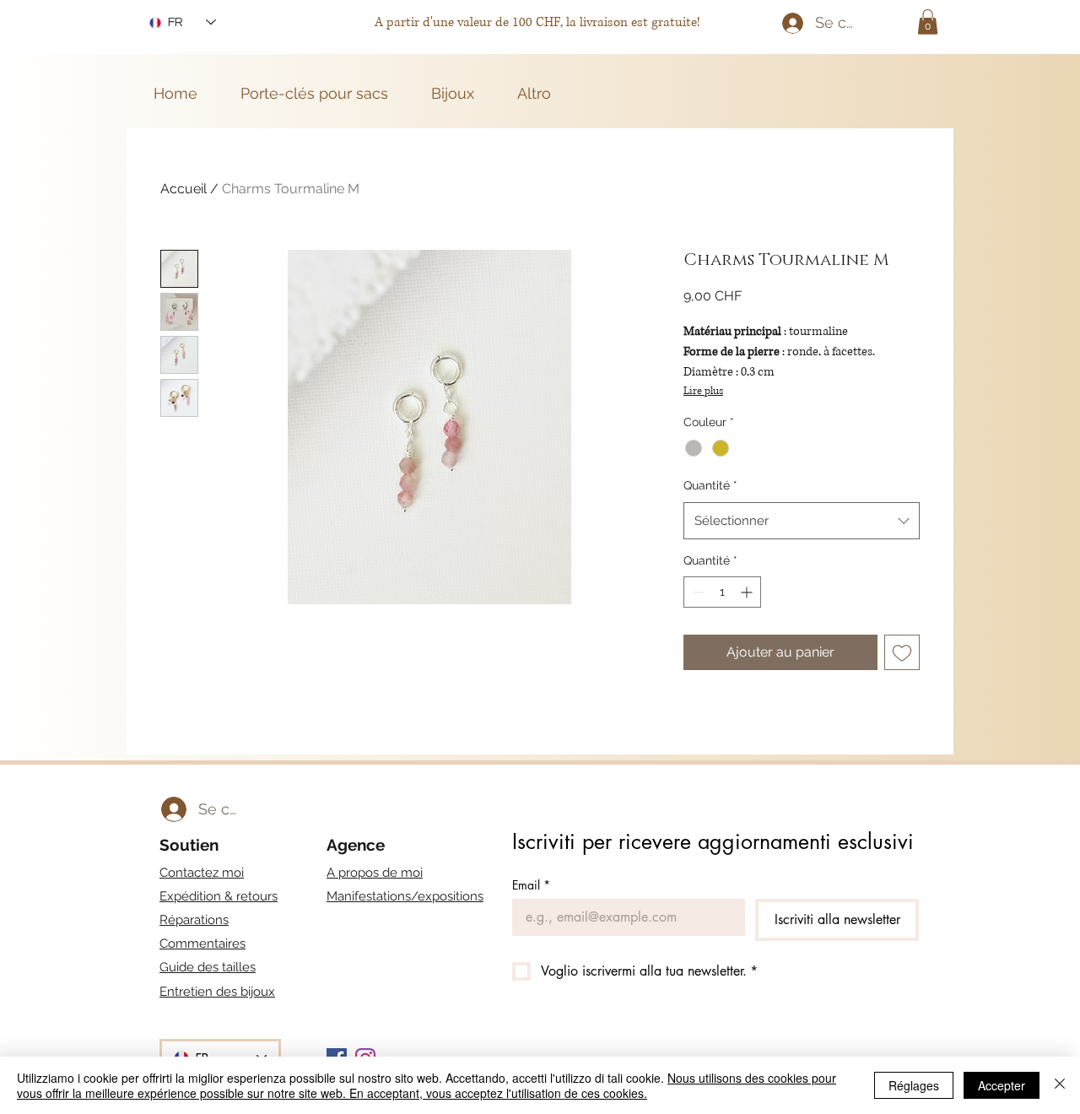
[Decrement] (696, 592)
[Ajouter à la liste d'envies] (902, 652)
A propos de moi (375, 872)
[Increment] (748, 592)
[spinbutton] (722, 592)
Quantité (710, 485)
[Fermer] (1060, 1085)
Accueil (183, 189)
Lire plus (703, 391)
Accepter (1001, 1085)
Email (531, 885)
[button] (927, 22)
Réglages (913, 1085)
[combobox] (801, 520)
